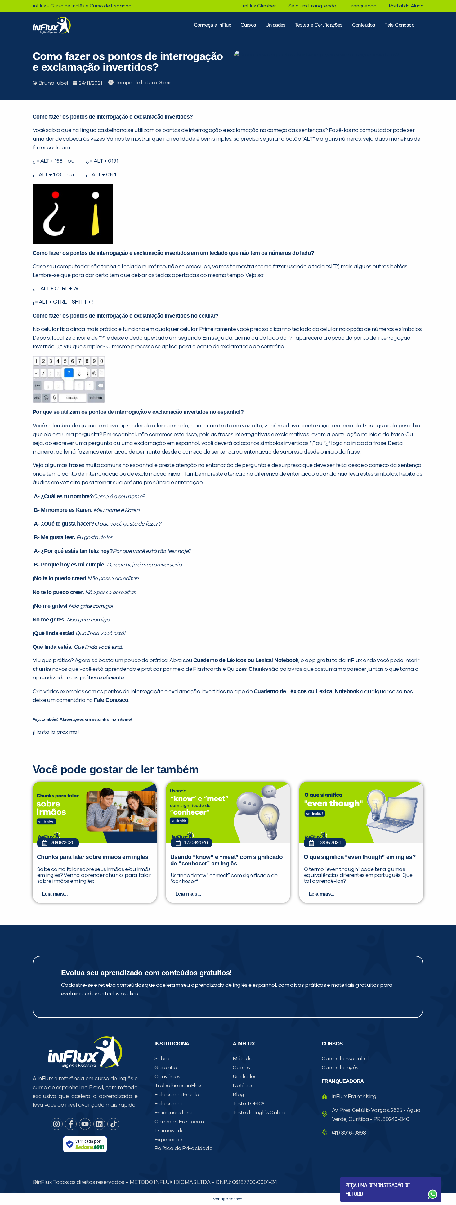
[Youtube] (85, 1124)
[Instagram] (56, 1124)
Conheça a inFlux (212, 25)
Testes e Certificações (319, 25)
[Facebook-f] (71, 1124)
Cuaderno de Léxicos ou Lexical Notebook (246, 660)
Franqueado (362, 5)
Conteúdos (363, 25)
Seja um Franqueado (312, 5)
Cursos (248, 25)
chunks (42, 669)
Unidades (276, 25)
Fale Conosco (399, 25)
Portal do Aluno (406, 5)
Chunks (258, 669)
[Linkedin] (99, 1124)
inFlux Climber (259, 5)
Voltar (360, 1179)
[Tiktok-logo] (113, 1124)
